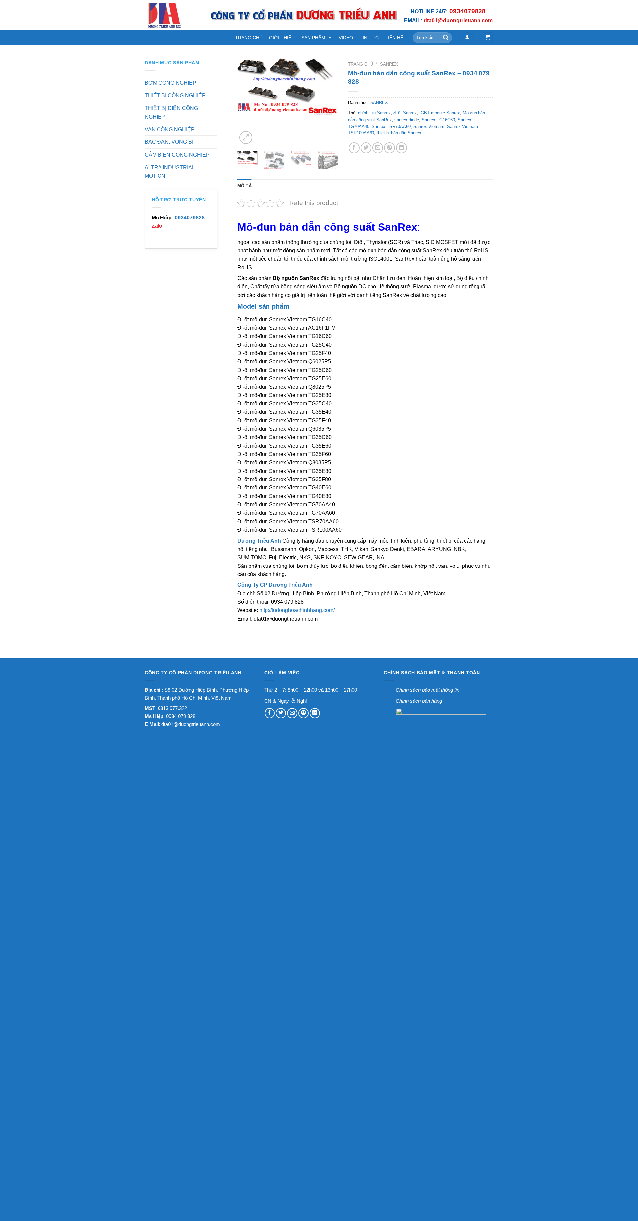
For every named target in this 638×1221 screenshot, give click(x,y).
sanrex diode (406, 120)
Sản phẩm (313, 37)
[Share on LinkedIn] (401, 147)
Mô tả (244, 186)
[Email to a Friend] (377, 147)
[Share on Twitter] (366, 147)
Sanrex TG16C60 (438, 120)
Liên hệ (394, 37)
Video (346, 37)
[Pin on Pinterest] (389, 147)
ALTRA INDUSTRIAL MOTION (170, 172)
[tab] (244, 186)
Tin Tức (369, 37)
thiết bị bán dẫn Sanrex (399, 133)
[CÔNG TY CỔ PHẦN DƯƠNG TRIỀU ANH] (172, 15)
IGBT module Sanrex (439, 113)
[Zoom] (245, 137)
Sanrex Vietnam (428, 126)
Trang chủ (360, 64)
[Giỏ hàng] (487, 37)
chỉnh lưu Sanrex (374, 113)
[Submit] (446, 37)
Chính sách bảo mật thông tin (427, 690)
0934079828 (190, 217)
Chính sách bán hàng (419, 701)
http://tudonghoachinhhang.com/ (297, 610)
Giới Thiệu (282, 37)
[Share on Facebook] (354, 147)
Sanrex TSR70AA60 (391, 126)
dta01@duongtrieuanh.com (190, 724)
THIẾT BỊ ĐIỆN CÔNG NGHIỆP (171, 112)
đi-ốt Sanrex (405, 113)
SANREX (389, 64)
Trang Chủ (249, 37)
